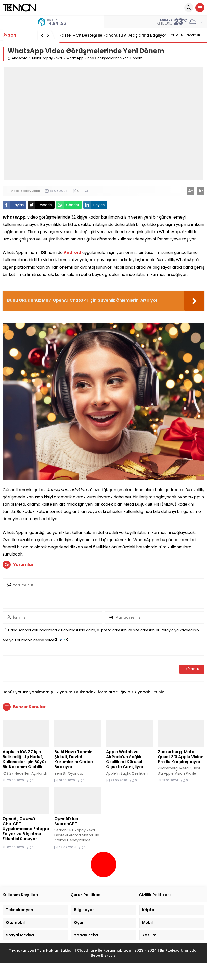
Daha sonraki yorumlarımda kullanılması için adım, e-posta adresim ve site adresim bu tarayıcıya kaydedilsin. (104, 630)
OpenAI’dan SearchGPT (66, 821)
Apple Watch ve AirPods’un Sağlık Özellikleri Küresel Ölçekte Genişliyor (125, 759)
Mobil (36, 58)
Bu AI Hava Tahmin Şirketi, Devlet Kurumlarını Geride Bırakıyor (73, 759)
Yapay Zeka (52, 58)
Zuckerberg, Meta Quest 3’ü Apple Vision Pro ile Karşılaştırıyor (180, 757)
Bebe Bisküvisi (103, 955)
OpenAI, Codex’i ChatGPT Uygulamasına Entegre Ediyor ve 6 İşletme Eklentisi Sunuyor (26, 829)
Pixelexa (173, 950)
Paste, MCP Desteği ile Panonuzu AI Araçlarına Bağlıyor (112, 35)
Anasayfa (20, 58)
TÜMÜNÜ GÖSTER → (187, 35)
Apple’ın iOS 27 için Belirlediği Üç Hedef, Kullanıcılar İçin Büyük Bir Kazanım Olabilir (25, 759)
